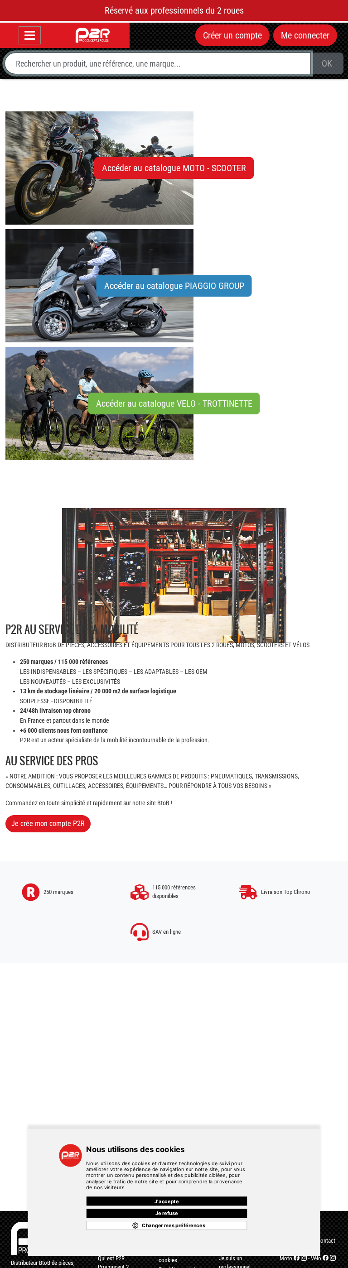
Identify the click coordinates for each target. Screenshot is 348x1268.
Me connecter (305, 35)
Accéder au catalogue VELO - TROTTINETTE (174, 403)
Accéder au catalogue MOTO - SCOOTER (174, 168)
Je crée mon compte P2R (48, 823)
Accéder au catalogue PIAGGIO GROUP (174, 285)
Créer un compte (232, 35)
